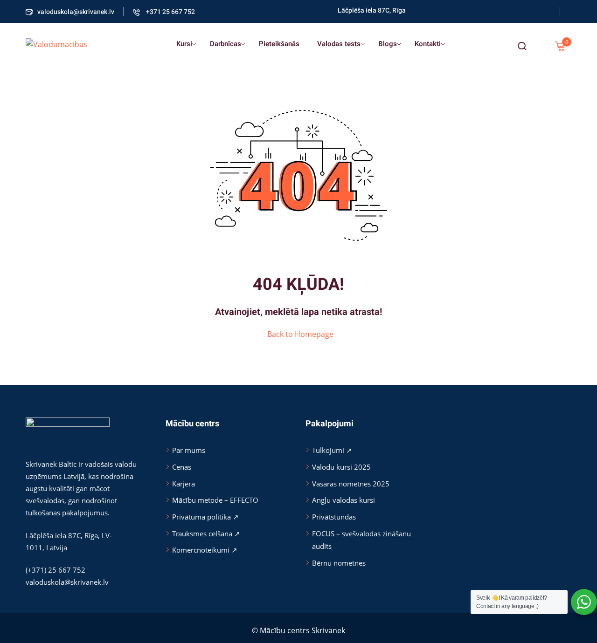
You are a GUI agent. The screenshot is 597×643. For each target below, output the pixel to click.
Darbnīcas (225, 44)
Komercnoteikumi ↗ (204, 549)
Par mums (188, 450)
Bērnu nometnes (339, 563)
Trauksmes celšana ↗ (206, 533)
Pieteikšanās (279, 44)
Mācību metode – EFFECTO (215, 500)
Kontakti (428, 44)
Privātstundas (334, 516)
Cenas (181, 467)
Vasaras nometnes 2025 (350, 483)
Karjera (183, 483)
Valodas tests (339, 44)
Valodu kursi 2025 (341, 467)
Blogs (387, 44)
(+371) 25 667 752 (55, 570)
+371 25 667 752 (170, 12)
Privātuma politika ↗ (205, 516)
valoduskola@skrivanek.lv (75, 12)
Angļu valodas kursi (343, 500)
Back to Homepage (300, 334)
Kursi (184, 44)
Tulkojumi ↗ (332, 450)
